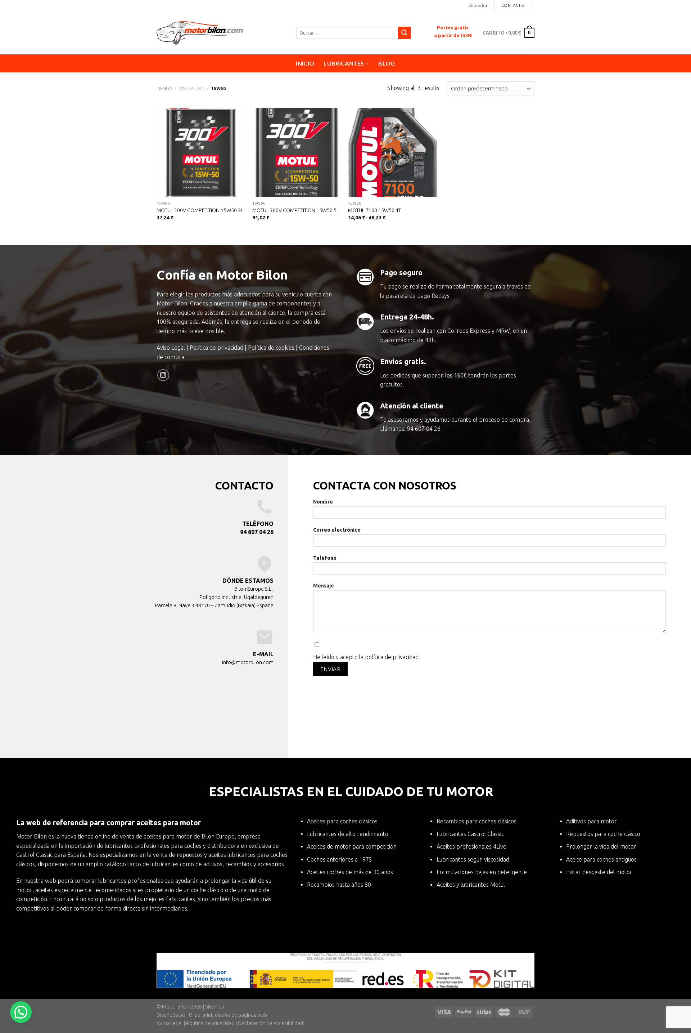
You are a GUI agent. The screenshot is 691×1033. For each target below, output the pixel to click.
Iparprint (203, 1015)
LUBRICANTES (344, 63)
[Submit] (404, 33)
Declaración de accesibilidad (270, 1023)
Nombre (323, 502)
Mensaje (323, 586)
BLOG (386, 63)
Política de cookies (271, 347)
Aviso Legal (171, 347)
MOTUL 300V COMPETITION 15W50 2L (200, 210)
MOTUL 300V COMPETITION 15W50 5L (295, 210)
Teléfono (325, 558)
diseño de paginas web (241, 1015)
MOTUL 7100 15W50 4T (374, 210)
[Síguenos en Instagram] (163, 375)
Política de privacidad (216, 347)
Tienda (164, 88)
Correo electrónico (337, 530)
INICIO (305, 63)
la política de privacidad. (389, 657)
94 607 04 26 (424, 428)
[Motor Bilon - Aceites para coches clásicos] (221, 33)
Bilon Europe (218, 836)
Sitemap (214, 1007)
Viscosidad (192, 88)
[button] (21, 1012)
